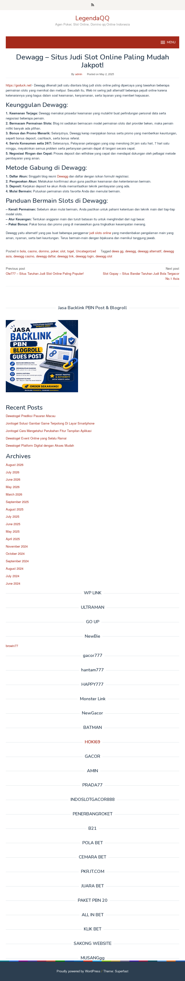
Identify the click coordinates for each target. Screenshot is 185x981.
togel (70, 251)
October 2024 (15, 553)
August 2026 (14, 464)
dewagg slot (104, 256)
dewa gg (117, 251)
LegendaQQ (92, 18)
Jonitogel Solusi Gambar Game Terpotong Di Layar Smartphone (50, 423)
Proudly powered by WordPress (78, 971)
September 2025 (17, 501)
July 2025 (12, 516)
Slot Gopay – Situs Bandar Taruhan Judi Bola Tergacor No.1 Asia (141, 273)
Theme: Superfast (115, 971)
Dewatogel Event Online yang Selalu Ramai (36, 438)
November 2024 (17, 546)
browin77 (12, 645)
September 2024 (17, 561)
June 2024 (13, 583)
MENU (171, 42)
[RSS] (92, 5)
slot (62, 251)
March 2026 (14, 494)
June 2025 (13, 524)
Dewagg (62, 176)
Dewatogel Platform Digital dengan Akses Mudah (40, 445)
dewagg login (85, 256)
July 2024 (12, 576)
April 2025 (13, 538)
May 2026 (13, 486)
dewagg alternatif (149, 251)
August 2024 (14, 568)
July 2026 (12, 472)
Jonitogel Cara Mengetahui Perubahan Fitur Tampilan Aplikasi (49, 430)
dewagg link (65, 256)
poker (54, 251)
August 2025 (14, 509)
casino (32, 251)
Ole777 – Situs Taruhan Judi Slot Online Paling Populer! (45, 271)
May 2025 (13, 531)
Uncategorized (86, 251)
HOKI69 (92, 742)
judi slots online (99, 232)
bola (23, 251)
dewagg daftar (45, 256)
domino (44, 251)
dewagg (130, 251)
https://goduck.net (18, 85)
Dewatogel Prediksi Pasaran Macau (30, 415)
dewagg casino (23, 256)
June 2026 (13, 479)
